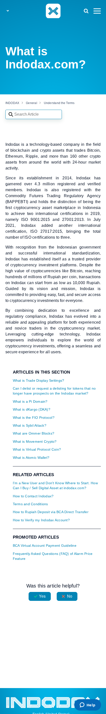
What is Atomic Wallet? (31, 458)
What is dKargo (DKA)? (31, 409)
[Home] (52, 11)
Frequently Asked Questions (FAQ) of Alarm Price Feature (53, 556)
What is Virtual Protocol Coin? (37, 449)
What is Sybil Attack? (29, 425)
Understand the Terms (59, 103)
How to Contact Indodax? (33, 496)
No (69, 596)
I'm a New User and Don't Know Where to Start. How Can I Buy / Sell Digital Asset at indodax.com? (55, 485)
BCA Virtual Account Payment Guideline (44, 545)
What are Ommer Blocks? (33, 433)
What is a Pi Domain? (30, 401)
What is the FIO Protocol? (33, 418)
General (31, 103)
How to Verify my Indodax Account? (41, 520)
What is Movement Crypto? (35, 441)
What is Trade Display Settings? (38, 380)
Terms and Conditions (30, 504)
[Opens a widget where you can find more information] (87, 705)
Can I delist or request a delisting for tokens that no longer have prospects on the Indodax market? (54, 391)
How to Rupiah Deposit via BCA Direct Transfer (50, 512)
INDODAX (12, 103)
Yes (42, 596)
